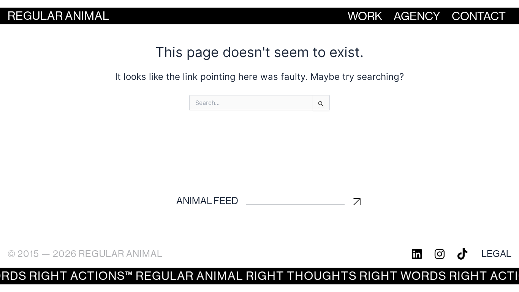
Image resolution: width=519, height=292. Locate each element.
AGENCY (417, 16)
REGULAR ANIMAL (58, 15)
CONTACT (479, 16)
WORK (365, 16)
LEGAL (496, 253)
